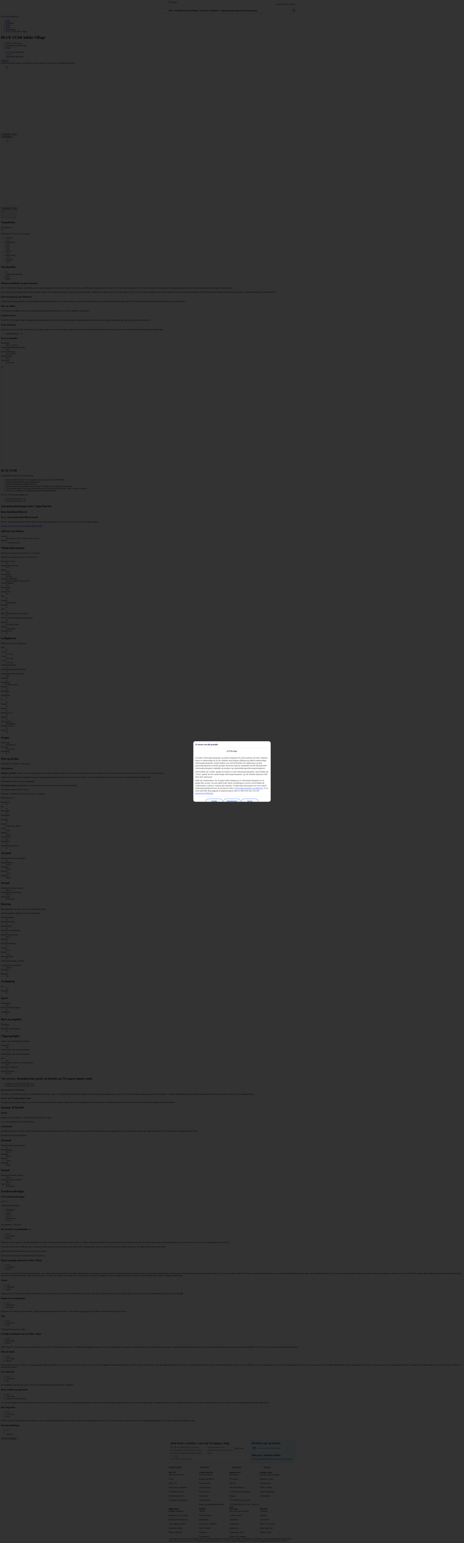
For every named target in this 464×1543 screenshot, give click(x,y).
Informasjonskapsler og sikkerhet (249, 788)
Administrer (232, 801)
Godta (214, 801)
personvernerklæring (204, 793)
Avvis (249, 801)
